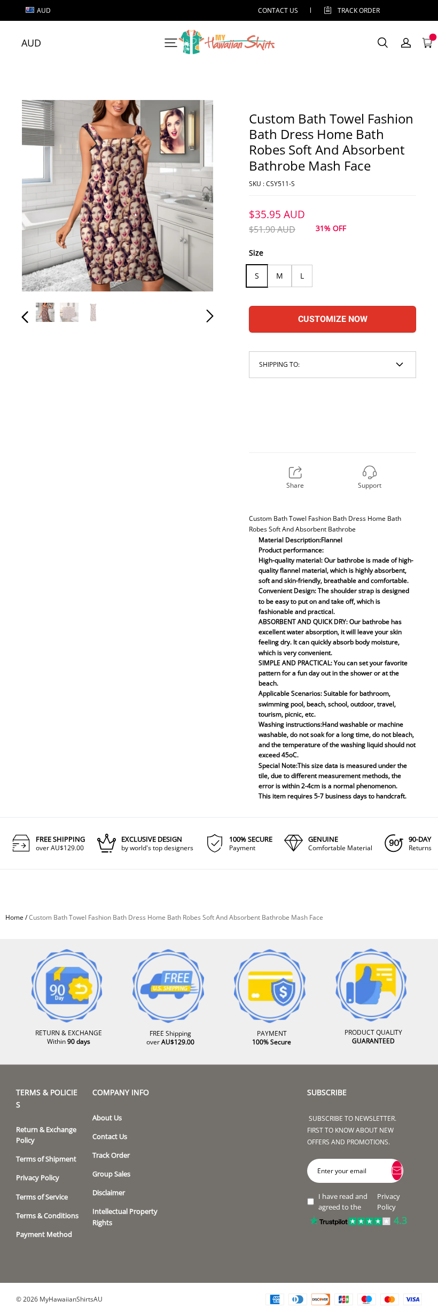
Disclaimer (108, 1192)
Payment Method (44, 1234)
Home (14, 917)
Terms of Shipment (46, 1159)
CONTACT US (278, 10)
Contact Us (109, 1136)
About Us (107, 1117)
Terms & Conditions (47, 1215)
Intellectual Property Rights (125, 1217)
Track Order (359, 10)
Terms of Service (42, 1197)
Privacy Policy (37, 1177)
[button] (46, 197)
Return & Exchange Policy (46, 1135)
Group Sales (111, 1174)
